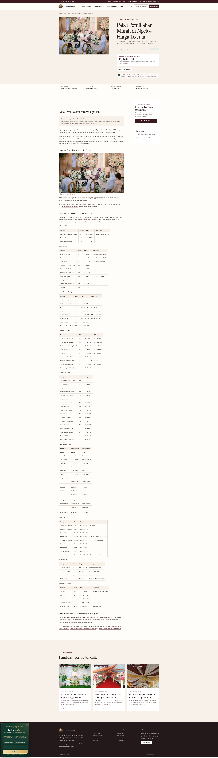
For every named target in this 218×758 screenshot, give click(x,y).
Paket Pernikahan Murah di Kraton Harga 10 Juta (73, 696)
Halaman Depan (86, 6)
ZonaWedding (120, 733)
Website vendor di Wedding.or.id (151, 1)
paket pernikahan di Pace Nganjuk (110, 629)
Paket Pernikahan (112, 6)
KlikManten (120, 738)
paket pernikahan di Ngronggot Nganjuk (83, 629)
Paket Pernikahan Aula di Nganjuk (148, 134)
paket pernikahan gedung (79, 204)
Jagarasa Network (69, 1)
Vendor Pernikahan (99, 6)
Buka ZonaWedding (146, 120)
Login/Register (154, 6)
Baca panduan (65, 708)
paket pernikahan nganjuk (70, 206)
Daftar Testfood (15, 751)
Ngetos (137, 134)
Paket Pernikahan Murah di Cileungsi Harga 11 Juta (108, 696)
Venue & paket (67, 13)
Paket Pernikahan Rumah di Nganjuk (143, 137)
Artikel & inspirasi (97, 738)
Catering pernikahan (98, 735)
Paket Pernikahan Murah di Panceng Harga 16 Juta (142, 696)
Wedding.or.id (120, 735)
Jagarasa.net (120, 740)
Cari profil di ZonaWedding (124, 69)
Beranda (60, 13)
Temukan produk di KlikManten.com (132, 1)
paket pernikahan (85, 219)
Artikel (121, 6)
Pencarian (95, 740)
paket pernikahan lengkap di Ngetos (93, 617)
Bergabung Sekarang (141, 6)
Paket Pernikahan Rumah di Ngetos (143, 140)
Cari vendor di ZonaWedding (114, 1)
